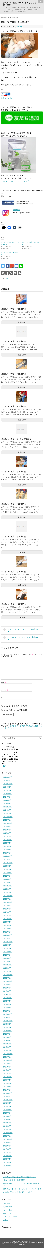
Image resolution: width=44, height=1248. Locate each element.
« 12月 (4, 766)
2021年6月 (7, 915)
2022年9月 (7, 866)
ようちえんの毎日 (10, 1216)
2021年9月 (7, 906)
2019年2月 (7, 1008)
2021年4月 (7, 922)
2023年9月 (7, 827)
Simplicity (28, 1241)
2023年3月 (7, 846)
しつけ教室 (7, 1210)
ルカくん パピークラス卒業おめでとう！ (19, 1177)
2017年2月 (7, 1087)
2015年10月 (7, 1139)
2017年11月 (7, 1057)
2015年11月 (7, 1136)
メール (4, 690)
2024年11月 (7, 780)
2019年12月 (7, 975)
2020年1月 (7, 971)
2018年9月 (7, 1024)
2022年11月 (7, 859)
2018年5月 (7, 1037)
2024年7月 (7, 794)
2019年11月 (7, 978)
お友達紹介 (18, 27)
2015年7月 (7, 1149)
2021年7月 (7, 912)
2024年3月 (7, 807)
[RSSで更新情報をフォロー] (19, 274)
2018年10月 (7, 1021)
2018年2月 (7, 1047)
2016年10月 (7, 1100)
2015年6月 (7, 1152)
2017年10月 (7, 1060)
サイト (3, 698)
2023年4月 (7, 843)
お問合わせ (7, 1207)
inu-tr (6, 278)
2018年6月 (7, 1034)
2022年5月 (7, 879)
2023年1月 (7, 853)
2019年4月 (7, 1001)
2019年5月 (7, 998)
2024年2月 (7, 810)
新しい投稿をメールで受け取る (16, 710)
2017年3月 (7, 1083)
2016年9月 (7, 1103)
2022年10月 (7, 863)
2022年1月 (7, 892)
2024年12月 (7, 777)
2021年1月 (7, 932)
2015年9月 (7, 1143)
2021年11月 (7, 899)
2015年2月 (7, 1166)
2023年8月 (7, 830)
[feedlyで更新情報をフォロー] (15, 274)
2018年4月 (7, 1040)
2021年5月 (7, 919)
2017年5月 (7, 1077)
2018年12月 (7, 1014)
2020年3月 (7, 965)
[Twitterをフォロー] (3, 274)
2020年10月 (7, 942)
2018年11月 (7, 1017)
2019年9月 (7, 985)
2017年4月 (7, 1080)
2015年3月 (7, 1162)
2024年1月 (7, 813)
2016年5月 (7, 1116)
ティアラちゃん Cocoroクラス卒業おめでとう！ (24, 630)
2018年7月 (7, 1031)
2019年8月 (7, 988)
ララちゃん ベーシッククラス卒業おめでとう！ (24, 638)
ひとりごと (7, 1213)
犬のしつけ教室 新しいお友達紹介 (16, 439)
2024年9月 (7, 787)
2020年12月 (7, 935)
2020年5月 (7, 958)
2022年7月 (7, 873)
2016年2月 (7, 1126)
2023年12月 (7, 817)
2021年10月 (7, 902)
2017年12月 (7, 1054)
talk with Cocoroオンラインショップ (15, 181)
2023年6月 (7, 836)
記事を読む (22, 322)
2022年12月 (7, 856)
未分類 (5, 1220)
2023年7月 (7, 833)
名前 (4, 682)
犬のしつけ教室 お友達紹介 (13, 309)
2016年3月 (7, 1123)
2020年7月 (7, 952)
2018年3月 (7, 1044)
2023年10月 (7, 823)
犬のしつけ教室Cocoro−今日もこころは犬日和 (19, 4)
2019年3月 (7, 1004)
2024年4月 (7, 803)
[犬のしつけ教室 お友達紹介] (21, 304)
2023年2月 (7, 850)
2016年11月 (7, 1096)
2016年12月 (7, 1093)
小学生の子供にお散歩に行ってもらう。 (18, 1192)
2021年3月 (7, 925)
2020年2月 (7, 968)
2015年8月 (7, 1146)
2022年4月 (7, 882)
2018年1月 (7, 1050)
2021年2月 (7, 929)
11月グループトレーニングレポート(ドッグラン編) (22, 1189)
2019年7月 (7, 991)
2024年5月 (7, 800)
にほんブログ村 (7, 98)
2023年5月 (7, 840)
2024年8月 (7, 790)
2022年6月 (7, 876)
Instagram (16, 210)
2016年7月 (7, 1110)
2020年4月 (7, 961)
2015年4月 (7, 1159)
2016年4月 (7, 1119)
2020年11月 (7, 938)
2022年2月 (7, 889)
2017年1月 (7, 1090)
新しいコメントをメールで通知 (16, 706)
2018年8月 (7, 1027)
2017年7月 (7, 1070)
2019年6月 (7, 994)
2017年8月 (7, 1067)
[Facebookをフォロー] (7, 274)
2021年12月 (7, 896)
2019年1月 (7, 1011)
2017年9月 (7, 1064)
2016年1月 (7, 1129)
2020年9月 (7, 945)
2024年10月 (7, 784)
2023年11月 (7, 820)
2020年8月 (7, 948)
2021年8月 (7, 909)
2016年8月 (7, 1106)
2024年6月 (7, 797)
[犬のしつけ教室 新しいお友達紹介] (21, 434)
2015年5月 (7, 1156)
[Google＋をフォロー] (11, 274)
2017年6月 (7, 1073)
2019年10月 (7, 981)
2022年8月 (7, 869)
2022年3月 (7, 886)
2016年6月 (7, 1113)
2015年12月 (7, 1133)
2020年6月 (7, 955)
